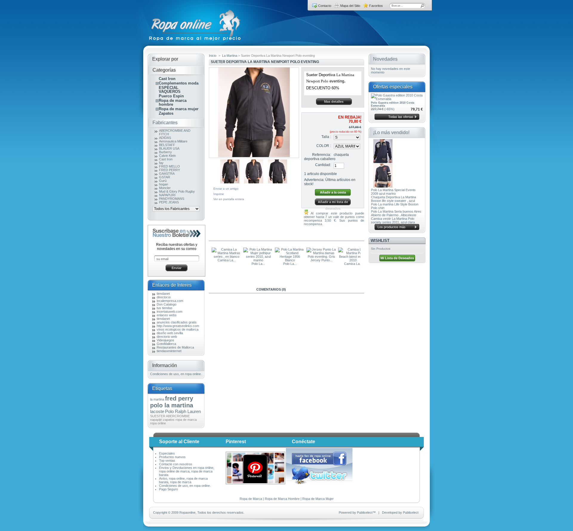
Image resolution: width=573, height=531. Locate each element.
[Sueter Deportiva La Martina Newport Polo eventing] (230, 182)
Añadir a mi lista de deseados (333, 202)
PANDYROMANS (171, 198)
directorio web (167, 336)
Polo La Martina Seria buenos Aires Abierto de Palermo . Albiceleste (396, 213)
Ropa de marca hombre (173, 102)
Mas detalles (334, 101)
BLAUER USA (169, 148)
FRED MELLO (169, 166)
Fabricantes (165, 122)
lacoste (157, 411)
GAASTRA (167, 173)
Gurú (163, 180)
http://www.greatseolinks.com (178, 326)
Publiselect (364, 512)
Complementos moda (178, 83)
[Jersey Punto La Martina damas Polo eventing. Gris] (321, 256)
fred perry (179, 398)
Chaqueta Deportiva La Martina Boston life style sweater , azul (393, 198)
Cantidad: (323, 165)
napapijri (156, 419)
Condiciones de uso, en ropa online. (176, 374)
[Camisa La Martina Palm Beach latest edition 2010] (353, 260)
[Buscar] (422, 5)
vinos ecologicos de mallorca (177, 329)
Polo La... (258, 264)
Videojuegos (165, 340)
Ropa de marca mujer (178, 109)
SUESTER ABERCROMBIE (170, 416)
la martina (157, 399)
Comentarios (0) (271, 289)
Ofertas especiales (392, 86)
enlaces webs (167, 315)
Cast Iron (167, 78)
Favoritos (376, 5)
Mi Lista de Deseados (397, 258)
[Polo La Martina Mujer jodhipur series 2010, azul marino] (258, 260)
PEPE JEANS (169, 202)
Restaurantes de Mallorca (175, 347)
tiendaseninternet (169, 351)
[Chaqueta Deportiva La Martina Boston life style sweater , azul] (383, 186)
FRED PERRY (169, 170)
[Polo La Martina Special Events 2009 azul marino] (383, 162)
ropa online (158, 423)
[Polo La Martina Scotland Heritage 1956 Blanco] (290, 260)
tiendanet (163, 293)
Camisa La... (227, 260)
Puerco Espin (171, 96)
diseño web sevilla (170, 333)
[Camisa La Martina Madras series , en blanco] (226, 256)
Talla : (326, 137)
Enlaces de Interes (172, 285)
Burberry (165, 152)
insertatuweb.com (169, 311)
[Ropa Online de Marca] (195, 40)
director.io (164, 297)
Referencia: (321, 155)
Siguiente (292, 169)
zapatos (169, 419)
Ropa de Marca (251, 499)
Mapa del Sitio (350, 5)
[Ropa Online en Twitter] (319, 483)
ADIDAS (165, 137)
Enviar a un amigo (225, 188)
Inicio (212, 55)
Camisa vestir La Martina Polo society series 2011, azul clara (393, 220)
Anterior (210, 259)
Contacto (324, 5)
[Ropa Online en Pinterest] (255, 483)
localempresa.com (170, 301)
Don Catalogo (166, 304)
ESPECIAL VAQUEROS (170, 89)
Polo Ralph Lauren (183, 411)
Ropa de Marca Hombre (282, 499)
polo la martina (171, 405)
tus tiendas (164, 308)
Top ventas (167, 460)
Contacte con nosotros (175, 464)
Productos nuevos (172, 457)
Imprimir (218, 194)
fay (161, 163)
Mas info (229, 289)
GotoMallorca (166, 344)
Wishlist (380, 240)
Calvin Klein (167, 155)
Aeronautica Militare (173, 141)
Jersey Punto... (321, 260)
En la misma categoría (235, 237)
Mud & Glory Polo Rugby (177, 191)
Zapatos (166, 113)
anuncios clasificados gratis (177, 322)
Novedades (385, 59)
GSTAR (164, 177)
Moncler (165, 188)
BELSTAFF (167, 145)
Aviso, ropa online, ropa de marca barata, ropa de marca (183, 480)
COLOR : (323, 146)
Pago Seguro (168, 489)
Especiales (167, 453)
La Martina (229, 55)
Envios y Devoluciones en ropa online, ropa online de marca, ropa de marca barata (186, 471)
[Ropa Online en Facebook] (319, 464)
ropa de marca (186, 419)
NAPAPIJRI (167, 195)
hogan (163, 184)
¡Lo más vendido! (391, 132)
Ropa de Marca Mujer (318, 499)
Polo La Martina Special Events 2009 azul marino (393, 191)
